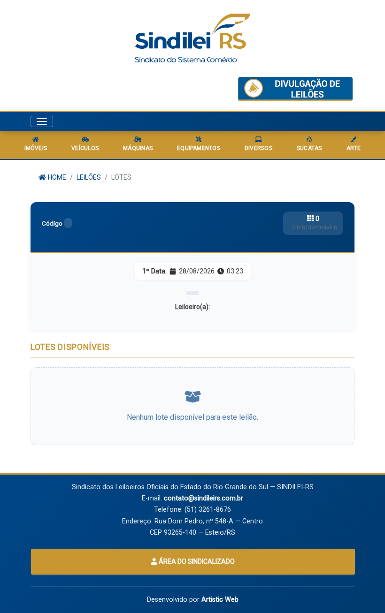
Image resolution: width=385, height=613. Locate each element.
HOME (56, 177)
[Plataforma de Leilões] (295, 89)
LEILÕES (89, 177)
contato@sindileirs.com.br (203, 498)
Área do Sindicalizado (196, 561)
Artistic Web (220, 600)
